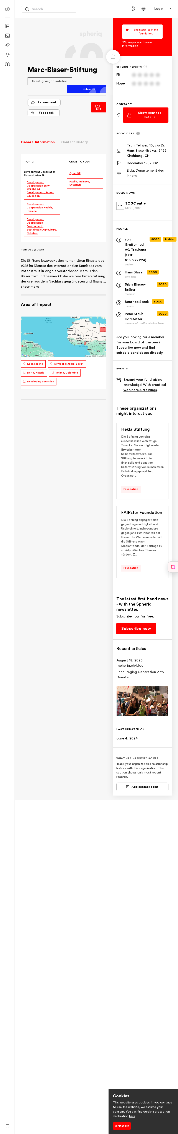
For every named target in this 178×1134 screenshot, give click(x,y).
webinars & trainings (140, 390)
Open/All (75, 173)
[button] (143, 9)
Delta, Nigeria (35, 372)
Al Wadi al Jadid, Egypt (69, 363)
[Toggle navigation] (7, 1127)
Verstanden (121, 1125)
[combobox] (49, 9)
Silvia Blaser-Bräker (135, 287)
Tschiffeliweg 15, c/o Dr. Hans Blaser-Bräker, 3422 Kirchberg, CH (146, 151)
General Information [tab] (38, 142)
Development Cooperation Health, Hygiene (40, 207)
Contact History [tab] (74, 142)
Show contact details (149, 115)
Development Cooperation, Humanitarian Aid (40, 174)
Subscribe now (136, 628)
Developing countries (40, 381)
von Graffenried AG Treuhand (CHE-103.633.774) (135, 250)
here (132, 1116)
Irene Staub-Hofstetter (135, 316)
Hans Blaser (134, 272)
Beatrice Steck (137, 302)
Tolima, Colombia (66, 372)
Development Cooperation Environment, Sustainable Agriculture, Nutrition (42, 226)
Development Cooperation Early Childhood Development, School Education (40, 189)
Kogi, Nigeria (35, 363)
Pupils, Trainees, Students (79, 183)
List (98, 108)
